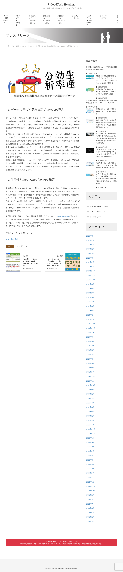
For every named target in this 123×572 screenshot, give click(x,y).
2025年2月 (90, 315)
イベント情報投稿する (6, 19)
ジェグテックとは (75, 17)
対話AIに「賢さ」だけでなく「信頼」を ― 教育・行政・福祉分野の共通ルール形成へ (106, 165)
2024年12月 (90, 324)
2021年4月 (90, 517)
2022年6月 (90, 456)
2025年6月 (90, 297)
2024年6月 (90, 350)
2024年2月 (90, 368)
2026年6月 (90, 245)
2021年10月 (90, 491)
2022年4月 (90, 464)
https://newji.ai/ (63, 216)
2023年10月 (90, 385)
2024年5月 (90, 355)
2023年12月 (90, 377)
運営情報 (117, 19)
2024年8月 (90, 341)
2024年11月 (90, 328)
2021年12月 (90, 482)
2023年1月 (90, 425)
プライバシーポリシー (104, 17)
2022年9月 (90, 442)
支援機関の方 (61, 19)
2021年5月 (90, 513)
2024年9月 (90, 337)
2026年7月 (90, 240)
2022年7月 (90, 451)
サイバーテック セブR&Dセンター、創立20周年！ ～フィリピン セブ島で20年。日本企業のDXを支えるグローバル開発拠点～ (106, 178)
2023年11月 (90, 381)
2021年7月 (90, 504)
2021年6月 (90, 508)
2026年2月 (90, 262)
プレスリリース (21, 246)
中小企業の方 (32, 19)
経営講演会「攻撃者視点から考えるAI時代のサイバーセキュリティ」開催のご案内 (106, 91)
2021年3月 (90, 522)
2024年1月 (90, 372)
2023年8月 (90, 394)
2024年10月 (90, 333)
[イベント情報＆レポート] (72, 262)
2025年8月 (90, 289)
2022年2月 (90, 473)
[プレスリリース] (13, 262)
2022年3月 (90, 469)
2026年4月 (90, 254)
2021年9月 (90, 495)
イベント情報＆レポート (99, 206)
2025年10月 (90, 280)
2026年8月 (90, 236)
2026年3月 (90, 258)
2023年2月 (90, 420)
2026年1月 (90, 267)
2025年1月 (90, 319)
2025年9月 (90, 284)
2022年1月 (90, 478)
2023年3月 (90, 416)
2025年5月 (90, 302)
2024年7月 (90, 346)
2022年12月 (90, 429)
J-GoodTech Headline (61, 4)
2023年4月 (90, 412)
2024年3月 (90, 363)
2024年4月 (90, 359)
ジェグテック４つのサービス (89, 20)
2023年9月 (90, 390)
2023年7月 (90, 399)
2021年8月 (90, 500)
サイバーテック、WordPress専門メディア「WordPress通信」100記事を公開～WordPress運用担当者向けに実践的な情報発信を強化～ (106, 138)
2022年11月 (90, 434)
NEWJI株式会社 (12, 239)
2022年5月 (90, 460)
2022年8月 (90, 447)
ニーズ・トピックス (97, 212)
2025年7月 (90, 293)
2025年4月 (90, 306)
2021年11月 (90, 486)
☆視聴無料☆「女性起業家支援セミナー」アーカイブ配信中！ (106, 111)
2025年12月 (90, 271)
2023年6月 (90, 403)
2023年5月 (90, 407)
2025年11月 (90, 275)
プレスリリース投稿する (18, 20)
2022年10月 (90, 438)
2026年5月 (90, 249)
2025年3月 (90, 311)
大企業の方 (46, 19)
